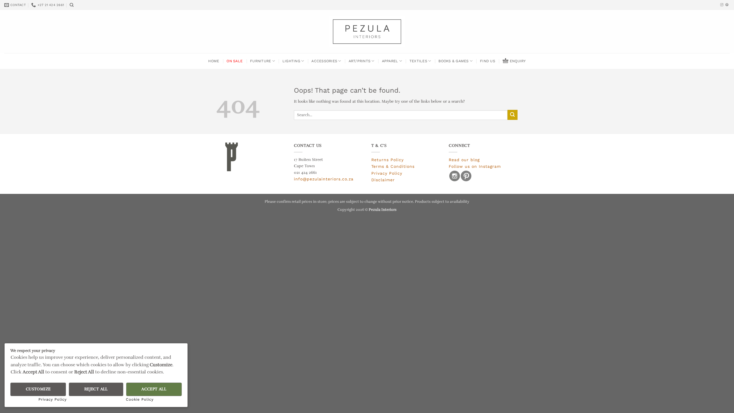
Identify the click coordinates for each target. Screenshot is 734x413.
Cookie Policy (140, 399)
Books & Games (453, 61)
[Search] (72, 5)
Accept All (153, 389)
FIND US (487, 61)
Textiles (418, 61)
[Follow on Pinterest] (727, 5)
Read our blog (464, 159)
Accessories (324, 61)
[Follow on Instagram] (722, 5)
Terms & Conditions (393, 166)
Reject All (96, 389)
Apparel (390, 61)
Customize (38, 389)
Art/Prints (360, 61)
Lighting (291, 61)
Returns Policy (387, 159)
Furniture (260, 61)
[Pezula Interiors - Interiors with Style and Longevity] (367, 31)
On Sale (235, 61)
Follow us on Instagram (475, 166)
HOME (213, 61)
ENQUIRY (518, 61)
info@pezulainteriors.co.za (324, 179)
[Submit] (512, 115)
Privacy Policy (386, 173)
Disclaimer (383, 180)
